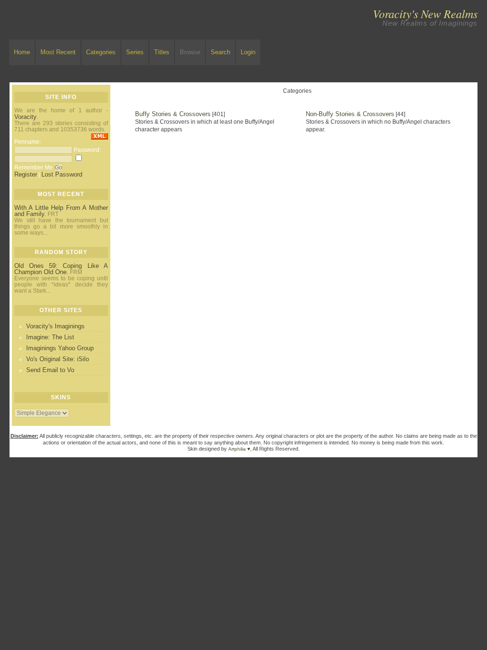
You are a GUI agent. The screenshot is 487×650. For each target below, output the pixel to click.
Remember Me (33, 167)
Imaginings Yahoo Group (60, 348)
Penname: (27, 141)
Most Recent (58, 52)
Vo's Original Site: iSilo (57, 359)
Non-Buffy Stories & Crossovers (350, 114)
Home (22, 52)
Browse (190, 52)
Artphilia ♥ (239, 449)
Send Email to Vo (50, 370)
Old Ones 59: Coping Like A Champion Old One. (61, 269)
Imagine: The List (50, 337)
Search (220, 52)
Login (248, 52)
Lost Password (61, 174)
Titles (161, 52)
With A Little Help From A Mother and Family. (61, 210)
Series (135, 52)
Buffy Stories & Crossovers (173, 114)
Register (25, 174)
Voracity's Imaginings (55, 326)
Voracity (25, 116)
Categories (101, 52)
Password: (87, 150)
